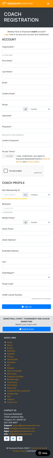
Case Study (12, 382)
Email (4, 82)
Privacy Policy (19, 451)
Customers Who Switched (18, 391)
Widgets (10, 368)
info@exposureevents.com (20, 434)
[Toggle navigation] (48, 4)
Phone (5, 104)
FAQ (9, 396)
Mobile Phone (8, 218)
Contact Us (12, 402)
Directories (11, 373)
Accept (9, 156)
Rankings (11, 351)
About (9, 345)
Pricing (10, 356)
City (4, 262)
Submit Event (27, 329)
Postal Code (7, 284)
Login (6, 34)
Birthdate (6, 204)
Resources (11, 388)
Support (10, 399)
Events (10, 348)
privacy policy (33, 161)
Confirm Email (8, 93)
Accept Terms (8, 151)
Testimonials (12, 359)
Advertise (11, 362)
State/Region (8, 273)
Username (6, 115)
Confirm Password (10, 140)
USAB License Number (12, 295)
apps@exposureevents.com (22, 431)
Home (9, 342)
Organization (7, 47)
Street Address (8, 240)
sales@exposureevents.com (22, 428)
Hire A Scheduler (14, 371)
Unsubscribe (12, 393)
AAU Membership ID (11, 190)
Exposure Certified (15, 376)
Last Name (7, 71)
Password (6, 126)
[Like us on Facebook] (7, 438)
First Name (7, 60)
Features (11, 354)
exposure (19, 3)
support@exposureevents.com (26, 425)
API (8, 365)
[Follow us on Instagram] (19, 438)
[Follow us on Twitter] (13, 438)
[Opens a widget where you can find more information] (42, 453)
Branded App (13, 379)
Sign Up (28, 307)
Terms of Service (37, 448)
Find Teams (12, 385)
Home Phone (7, 229)
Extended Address (10, 251)
